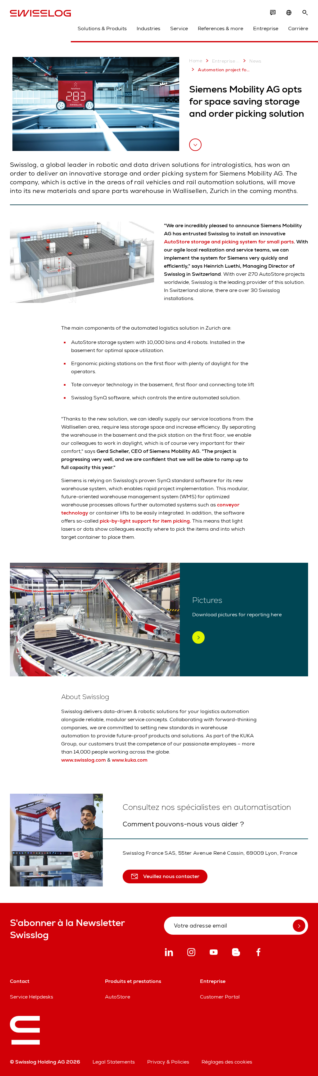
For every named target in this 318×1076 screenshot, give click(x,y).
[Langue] (289, 12)
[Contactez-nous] (273, 12)
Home (195, 60)
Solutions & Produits (102, 28)
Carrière (298, 28)
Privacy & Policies (168, 1062)
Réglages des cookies (227, 1062)
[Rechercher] (305, 12)
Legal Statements (114, 1062)
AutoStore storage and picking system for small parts (229, 241)
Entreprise (265, 28)
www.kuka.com (130, 760)
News (255, 61)
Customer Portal (220, 997)
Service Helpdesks (31, 997)
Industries (148, 28)
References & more (220, 28)
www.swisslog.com (83, 760)
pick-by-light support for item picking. (145, 521)
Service (179, 28)
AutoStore (117, 997)
